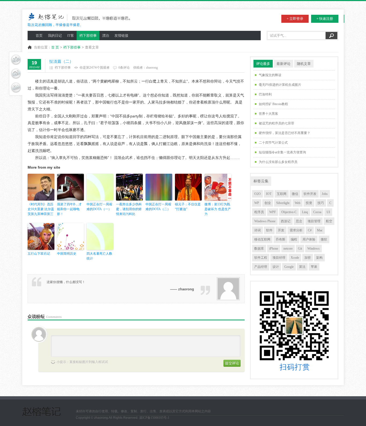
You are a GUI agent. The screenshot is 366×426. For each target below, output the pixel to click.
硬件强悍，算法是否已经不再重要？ (284, 133)
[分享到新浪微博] (15, 73)
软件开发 (310, 194)
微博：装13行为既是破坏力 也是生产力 (217, 209)
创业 (267, 203)
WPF (272, 212)
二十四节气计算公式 (273, 143)
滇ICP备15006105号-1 (154, 418)
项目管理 (314, 221)
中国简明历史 (66, 253)
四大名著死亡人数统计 (99, 256)
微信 (295, 194)
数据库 (259, 248)
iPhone (273, 248)
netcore (288, 248)
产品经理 (260, 267)
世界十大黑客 (268, 114)
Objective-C (289, 212)
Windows (313, 248)
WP (256, 203)
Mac (320, 230)
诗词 (257, 230)
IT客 (70, 36)
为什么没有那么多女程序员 (278, 162)
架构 (319, 258)
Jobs (325, 194)
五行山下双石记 (39, 253)
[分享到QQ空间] (15, 59)
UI (328, 212)
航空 (329, 221)
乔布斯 (280, 239)
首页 (39, 36)
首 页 (55, 47)
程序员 (259, 212)
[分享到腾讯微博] (15, 87)
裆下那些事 (88, 36)
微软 (324, 239)
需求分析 (296, 230)
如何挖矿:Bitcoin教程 (273, 104)
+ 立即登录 (295, 19)
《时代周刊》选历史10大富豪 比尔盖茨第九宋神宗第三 (41, 209)
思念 (299, 221)
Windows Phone (264, 221)
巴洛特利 (265, 94)
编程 (294, 239)
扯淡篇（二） (61, 61)
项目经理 (278, 258)
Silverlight (282, 203)
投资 (309, 203)
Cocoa (317, 212)
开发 (281, 230)
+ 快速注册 (324, 19)
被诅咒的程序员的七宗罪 (276, 123)
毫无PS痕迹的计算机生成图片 (280, 85)
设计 (275, 267)
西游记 (285, 221)
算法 (302, 267)
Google (289, 267)
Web (297, 203)
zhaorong (152, 67)
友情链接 (121, 36)
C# (310, 230)
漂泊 (105, 36)
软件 (269, 230)
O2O (257, 194)
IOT (268, 194)
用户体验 (308, 239)
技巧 (321, 203)
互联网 (281, 194)
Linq (305, 212)
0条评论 (124, 67)
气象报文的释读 (270, 75)
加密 (307, 258)
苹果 (314, 267)
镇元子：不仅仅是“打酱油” (188, 206)
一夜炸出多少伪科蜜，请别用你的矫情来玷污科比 (129, 209)
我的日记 (55, 36)
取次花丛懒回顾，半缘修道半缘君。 (55, 25)
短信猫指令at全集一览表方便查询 (282, 152)
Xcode (295, 258)
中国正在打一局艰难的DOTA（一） (99, 206)
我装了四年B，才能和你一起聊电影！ (69, 209)
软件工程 (260, 258)
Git (300, 248)
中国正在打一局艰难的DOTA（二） (158, 206)
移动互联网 (262, 239)
